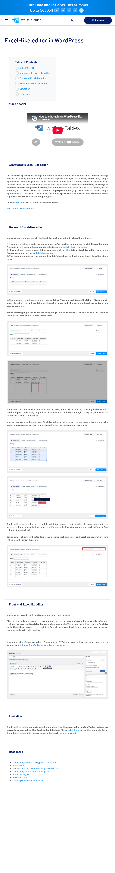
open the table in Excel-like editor (70, 247)
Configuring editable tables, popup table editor (34, 762)
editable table (18, 202)
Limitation (25, 88)
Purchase (99, 20)
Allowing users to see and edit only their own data (36, 768)
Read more (25, 93)
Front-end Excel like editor (33, 83)
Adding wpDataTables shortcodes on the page (41, 645)
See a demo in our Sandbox (20, 208)
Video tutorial (27, 67)
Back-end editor (20, 777)
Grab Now (81, 10)
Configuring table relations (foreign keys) (32, 771)
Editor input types (21, 774)
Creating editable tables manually (28, 780)
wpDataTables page (42, 253)
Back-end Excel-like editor (33, 78)
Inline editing (19, 765)
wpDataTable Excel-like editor (35, 72)
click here (73, 730)
